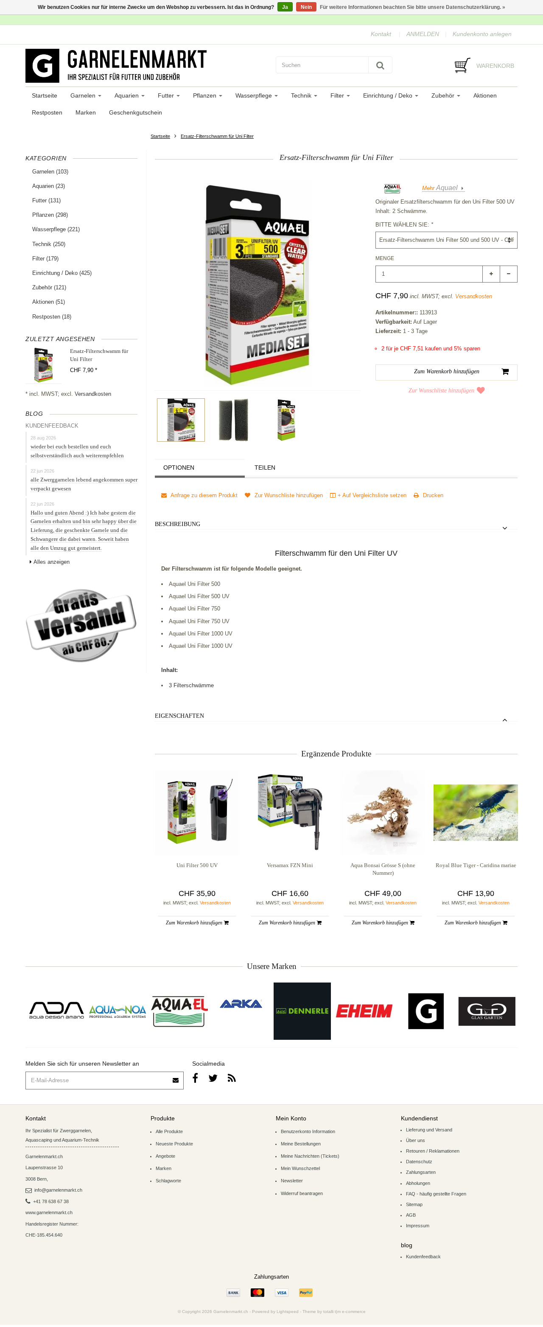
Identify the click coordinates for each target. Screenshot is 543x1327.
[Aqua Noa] (117, 1011)
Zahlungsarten (421, 1172)
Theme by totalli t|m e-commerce (334, 1311)
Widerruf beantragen (302, 1193)
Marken (86, 112)
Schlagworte (168, 1180)
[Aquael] (179, 1011)
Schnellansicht (197, 837)
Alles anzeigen (52, 562)
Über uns (415, 1140)
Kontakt (381, 34)
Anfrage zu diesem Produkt (203, 495)
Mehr (440, 188)
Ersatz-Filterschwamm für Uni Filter (217, 136)
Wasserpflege (254, 95)
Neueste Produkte (174, 1143)
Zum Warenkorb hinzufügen (195, 923)
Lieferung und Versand (429, 1129)
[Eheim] (363, 1011)
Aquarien (127, 95)
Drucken (432, 495)
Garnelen (83, 95)
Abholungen (418, 1183)
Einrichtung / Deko (388, 95)
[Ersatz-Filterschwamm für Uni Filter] (181, 420)
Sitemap (414, 1204)
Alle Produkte (169, 1131)
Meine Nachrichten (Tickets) (310, 1156)
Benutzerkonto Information (308, 1131)
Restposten (47, 112)
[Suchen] (380, 64)
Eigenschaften (179, 716)
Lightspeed (288, 1311)
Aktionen (485, 95)
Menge (384, 258)
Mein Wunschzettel (300, 1168)
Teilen (265, 467)
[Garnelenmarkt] (425, 1011)
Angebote (165, 1156)
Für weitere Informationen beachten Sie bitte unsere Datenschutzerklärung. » (412, 7)
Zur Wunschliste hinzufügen (441, 390)
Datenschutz (419, 1161)
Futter (167, 95)
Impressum (417, 1225)
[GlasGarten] (486, 1011)
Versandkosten (93, 394)
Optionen (178, 467)
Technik (302, 95)
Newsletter (292, 1180)
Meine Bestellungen (301, 1143)
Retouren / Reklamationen (432, 1150)
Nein (306, 7)
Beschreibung (177, 524)
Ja (285, 7)
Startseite (44, 95)
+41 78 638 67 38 (51, 1201)
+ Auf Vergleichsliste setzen (372, 495)
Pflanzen (205, 95)
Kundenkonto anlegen (482, 34)
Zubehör (443, 95)
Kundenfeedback (423, 1256)
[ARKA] (241, 1004)
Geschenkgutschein (135, 112)
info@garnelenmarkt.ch (58, 1190)
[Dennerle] (302, 1011)
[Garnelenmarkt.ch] (146, 66)
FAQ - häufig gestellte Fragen (436, 1193)
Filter (338, 95)
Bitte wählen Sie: (404, 224)
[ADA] (56, 1011)
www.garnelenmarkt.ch (49, 1212)
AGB (411, 1215)
